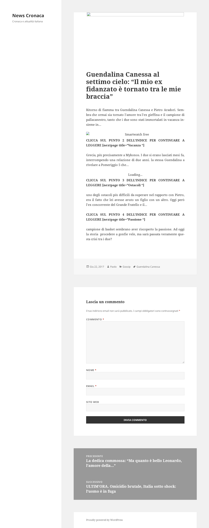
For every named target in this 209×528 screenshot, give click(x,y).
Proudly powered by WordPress (104, 520)
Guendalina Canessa (148, 266)
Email (91, 386)
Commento (95, 319)
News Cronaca (28, 15)
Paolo (113, 266)
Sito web (92, 402)
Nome (91, 370)
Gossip (126, 266)
